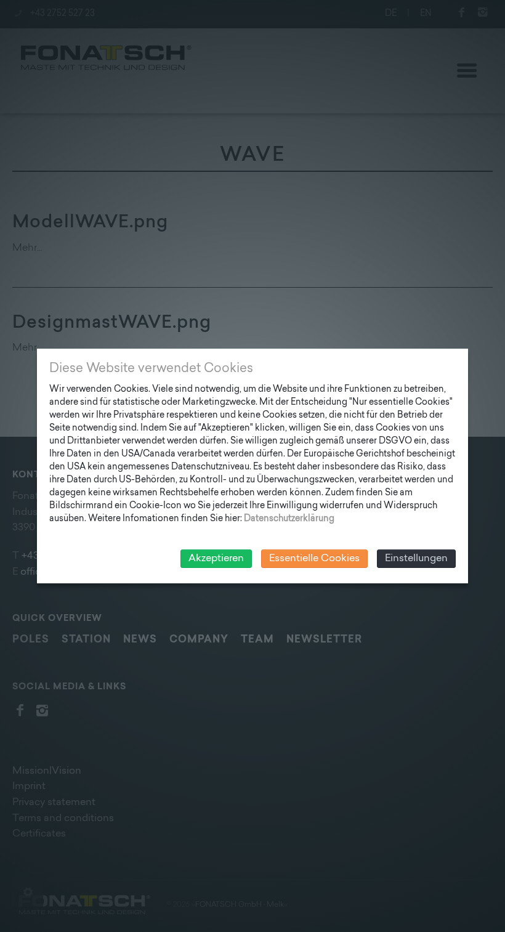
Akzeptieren (216, 559)
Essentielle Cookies (314, 559)
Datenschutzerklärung (289, 519)
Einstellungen (416, 559)
